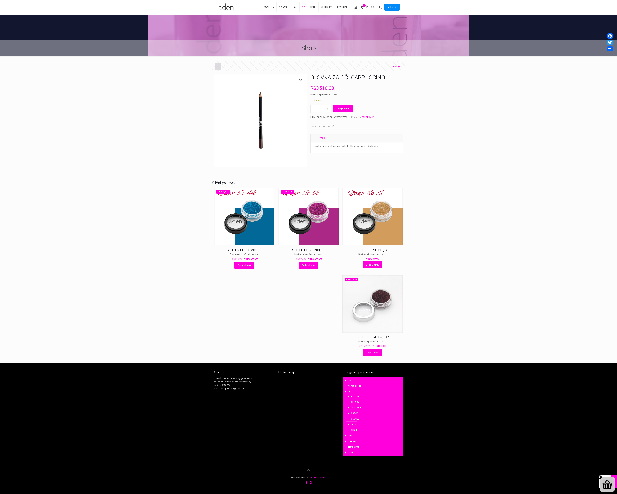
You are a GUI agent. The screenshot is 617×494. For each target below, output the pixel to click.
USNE (350, 452)
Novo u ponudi (355, 386)
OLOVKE (370, 117)
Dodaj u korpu (342, 108)
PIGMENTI (355, 424)
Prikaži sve (397, 66)
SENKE (354, 430)
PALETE (351, 435)
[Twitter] (610, 42)
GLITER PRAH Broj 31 (372, 250)
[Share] (610, 49)
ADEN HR (392, 7)
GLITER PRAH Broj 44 (244, 250)
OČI (363, 117)
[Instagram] (310, 482)
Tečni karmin (353, 447)
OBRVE (354, 413)
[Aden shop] (226, 7)
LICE (350, 380)
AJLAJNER (356, 396)
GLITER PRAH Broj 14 (308, 250)
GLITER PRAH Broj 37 (372, 337)
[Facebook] (306, 482)
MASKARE (356, 407)
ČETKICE (355, 402)
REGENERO (353, 441)
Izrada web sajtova (317, 478)
